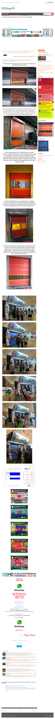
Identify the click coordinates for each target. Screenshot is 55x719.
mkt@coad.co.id (20, 607)
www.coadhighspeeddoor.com (19, 601)
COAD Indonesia (5, 13)
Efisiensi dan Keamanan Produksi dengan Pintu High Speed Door (18, 653)
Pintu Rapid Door (11, 61)
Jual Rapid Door (16, 60)
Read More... (30, 655)
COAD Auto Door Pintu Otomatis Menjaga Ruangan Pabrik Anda (47, 103)
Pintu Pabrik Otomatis (5, 61)
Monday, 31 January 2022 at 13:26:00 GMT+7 (17, 685)
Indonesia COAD (42, 160)
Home (19, 710)
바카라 (16, 689)
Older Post (34, 710)
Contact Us (7, 2)
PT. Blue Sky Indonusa (23, 608)
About (3, 2)
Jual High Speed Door (5, 60)
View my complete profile (42, 162)
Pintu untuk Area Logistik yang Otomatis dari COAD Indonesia (18, 669)
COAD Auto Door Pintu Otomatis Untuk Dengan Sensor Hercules (46, 80)
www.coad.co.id (19, 605)
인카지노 (29, 689)
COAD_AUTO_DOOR (19, 151)
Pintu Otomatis (28, 60)
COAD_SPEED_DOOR (19, 199)
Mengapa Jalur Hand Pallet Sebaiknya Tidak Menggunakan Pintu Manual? (47, 96)
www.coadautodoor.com (19, 603)
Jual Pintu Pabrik (11, 60)
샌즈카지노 (9, 688)
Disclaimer (16, 2)
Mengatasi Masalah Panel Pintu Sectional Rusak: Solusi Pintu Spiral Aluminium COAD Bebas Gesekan (45, 66)
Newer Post (4, 710)
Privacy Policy (12, 2)
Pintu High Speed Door (22, 60)
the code (39, 156)
